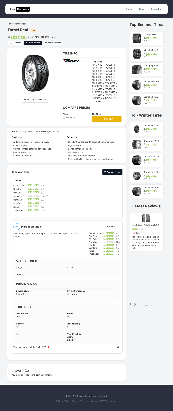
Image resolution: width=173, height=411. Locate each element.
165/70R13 (97, 65)
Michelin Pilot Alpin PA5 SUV (157, 125)
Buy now (108, 118)
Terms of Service (80, 401)
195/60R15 (97, 77)
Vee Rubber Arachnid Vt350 (145, 225)
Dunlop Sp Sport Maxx (154, 65)
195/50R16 (97, 95)
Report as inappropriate (36, 99)
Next (134, 304)
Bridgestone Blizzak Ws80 (156, 172)
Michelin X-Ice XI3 (152, 156)
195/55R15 (97, 83)
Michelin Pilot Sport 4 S (155, 50)
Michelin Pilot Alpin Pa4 (155, 187)
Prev (131, 304)
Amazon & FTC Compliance (104, 401)
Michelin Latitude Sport (155, 81)
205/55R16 (110, 95)
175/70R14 (110, 68)
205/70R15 (110, 86)
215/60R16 (110, 98)
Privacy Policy (63, 401)
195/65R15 (110, 77)
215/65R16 (97, 101)
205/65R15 (97, 86)
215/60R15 (97, 89)
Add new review (113, 172)
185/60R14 (97, 71)
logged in (28, 375)
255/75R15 (110, 89)
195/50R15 (110, 80)
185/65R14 (110, 71)
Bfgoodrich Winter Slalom (156, 141)
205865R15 (110, 83)
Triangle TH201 (151, 34)
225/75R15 (97, 92)
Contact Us (156, 9)
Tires (141, 9)
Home (129, 9)
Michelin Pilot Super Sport (156, 97)
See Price (70, 117)
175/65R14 (110, 65)
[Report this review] (118, 347)
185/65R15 (110, 74)
